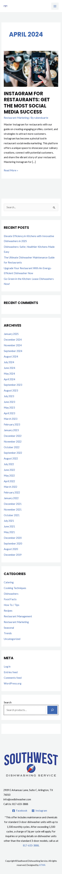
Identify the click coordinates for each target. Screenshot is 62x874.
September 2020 (13, 543)
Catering (9, 582)
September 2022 (13, 452)
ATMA (42, 865)
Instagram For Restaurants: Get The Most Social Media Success (27, 102)
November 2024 (13, 345)
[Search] (52, 710)
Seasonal (9, 627)
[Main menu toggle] (55, 6)
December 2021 (13, 503)
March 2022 (10, 486)
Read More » (11, 170)
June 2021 (9, 526)
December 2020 (13, 537)
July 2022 (9, 464)
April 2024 (9, 379)
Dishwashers (11, 593)
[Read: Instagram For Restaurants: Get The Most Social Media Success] (31, 68)
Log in (7, 666)
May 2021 (9, 532)
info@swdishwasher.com (17, 799)
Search (8, 702)
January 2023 (11, 430)
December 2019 (13, 554)
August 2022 (11, 458)
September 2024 (13, 351)
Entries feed (11, 672)
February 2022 (12, 492)
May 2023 (9, 407)
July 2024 (9, 362)
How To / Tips (11, 604)
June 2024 (9, 367)
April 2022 (9, 481)
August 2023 (11, 390)
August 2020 (11, 549)
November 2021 (13, 509)
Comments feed (13, 677)
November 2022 (13, 441)
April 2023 (9, 413)
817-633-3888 (31, 845)
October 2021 (11, 515)
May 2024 (9, 373)
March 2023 (10, 418)
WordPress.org (12, 683)
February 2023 (12, 424)
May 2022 (9, 475)
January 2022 (11, 498)
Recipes (8, 610)
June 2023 (9, 401)
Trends (8, 633)
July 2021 (9, 520)
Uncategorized (12, 638)
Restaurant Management (18, 616)
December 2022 (13, 435)
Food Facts (10, 599)
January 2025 (11, 333)
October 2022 (11, 447)
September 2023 (13, 384)
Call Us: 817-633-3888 (15, 804)
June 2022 (9, 469)
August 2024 (11, 356)
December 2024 (13, 339)
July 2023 (9, 396)
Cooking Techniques (15, 588)
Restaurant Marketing (16, 117)
